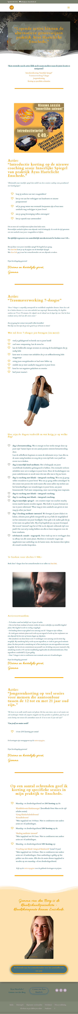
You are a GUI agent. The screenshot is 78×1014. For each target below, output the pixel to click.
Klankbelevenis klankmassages (28, 808)
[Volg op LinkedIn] (56, 990)
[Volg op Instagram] (65, 990)
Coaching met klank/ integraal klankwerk (32, 849)
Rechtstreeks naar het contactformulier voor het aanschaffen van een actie (39, 969)
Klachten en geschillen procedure (31, 1008)
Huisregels (20, 1005)
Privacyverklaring (60, 1005)
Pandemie (48, 1008)
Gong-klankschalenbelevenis (27, 814)
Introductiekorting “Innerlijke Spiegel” (39, 73)
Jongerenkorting (39, 78)
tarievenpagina (39, 740)
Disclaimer (48, 1005)
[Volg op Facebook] (61, 990)
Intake (12, 1005)
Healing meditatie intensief (26, 833)
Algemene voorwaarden (34, 1005)
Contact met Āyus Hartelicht (39, 990)
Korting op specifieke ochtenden (39, 81)
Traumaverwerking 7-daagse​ (39, 76)
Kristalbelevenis (22, 817)
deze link (14, 249)
